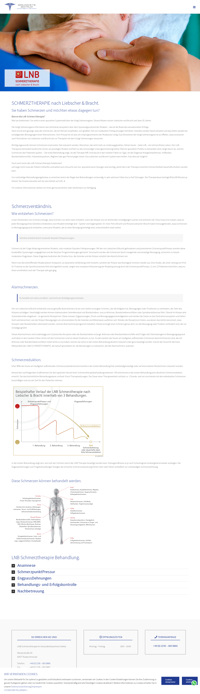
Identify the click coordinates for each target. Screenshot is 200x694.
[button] (100, 566)
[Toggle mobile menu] (194, 7)
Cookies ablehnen (190, 680)
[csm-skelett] (56, 486)
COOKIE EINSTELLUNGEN (15, 690)
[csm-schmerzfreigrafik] (58, 385)
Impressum (37, 686)
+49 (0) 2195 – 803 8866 (40, 663)
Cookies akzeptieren (170, 680)
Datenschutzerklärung (21, 686)
